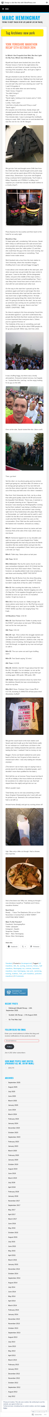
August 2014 (12, 1283)
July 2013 (11, 1342)
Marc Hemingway (21, 17)
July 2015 (11, 1242)
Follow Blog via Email (15, 1029)
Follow (9, 1047)
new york (30, 971)
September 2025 (14, 1082)
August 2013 (12, 1337)
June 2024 (12, 1110)
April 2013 (11, 1355)
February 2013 (13, 1364)
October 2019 (13, 1164)
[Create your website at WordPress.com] (24, 2)
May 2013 (11, 1351)
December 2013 (14, 1319)
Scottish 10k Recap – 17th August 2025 (23, 1015)
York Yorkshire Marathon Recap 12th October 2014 (21, 46)
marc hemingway (19, 971)
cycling (22, 966)
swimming (37, 971)
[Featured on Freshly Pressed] (16, 995)
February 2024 (13, 1119)
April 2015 (11, 1255)
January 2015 (13, 1264)
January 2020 (13, 1160)
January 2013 (13, 1369)
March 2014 (12, 1305)
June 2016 (12, 1223)
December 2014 (14, 1269)
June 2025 (12, 1096)
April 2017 (11, 1214)
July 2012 (11, 1396)
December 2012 (14, 1374)
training (8, 973)
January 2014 (13, 1314)
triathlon (15, 973)
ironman (28, 968)
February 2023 (13, 1142)
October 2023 (13, 1132)
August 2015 (12, 1237)
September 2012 (14, 1387)
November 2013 (14, 1323)
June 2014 (12, 1292)
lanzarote (35, 968)
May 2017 (11, 1210)
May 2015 (11, 1251)
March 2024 (12, 1114)
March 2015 (12, 1260)
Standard (9, 963)
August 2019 (12, 1169)
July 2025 (11, 1091)
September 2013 (14, 1333)
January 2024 (13, 1123)
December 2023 (14, 1128)
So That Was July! (15, 1019)
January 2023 (13, 1146)
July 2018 (11, 1182)
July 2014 (11, 1287)
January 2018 (13, 1196)
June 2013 (12, 1346)
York (20, 973)
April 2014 (11, 1301)
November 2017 (14, 1201)
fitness (35, 966)
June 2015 (12, 1246)
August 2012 (12, 1392)
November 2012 (14, 1378)
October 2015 (13, 1232)
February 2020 (13, 1155)
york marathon (28, 973)
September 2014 (14, 1278)
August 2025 (12, 1087)
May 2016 (11, 1228)
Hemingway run (18, 968)
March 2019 (12, 1178)
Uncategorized (26, 963)
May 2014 (11, 1296)
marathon (9, 971)
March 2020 (12, 1151)
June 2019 (12, 1173)
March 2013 (12, 1360)
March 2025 (12, 1101)
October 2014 (13, 1273)
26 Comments (19, 976)
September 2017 (14, 1205)
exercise (29, 966)
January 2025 (13, 1105)
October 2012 (13, 1383)
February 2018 (13, 1192)
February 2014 (13, 1310)
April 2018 (11, 1187)
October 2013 (13, 1328)
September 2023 (14, 1137)
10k (14, 966)
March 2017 (12, 1219)
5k (18, 966)
